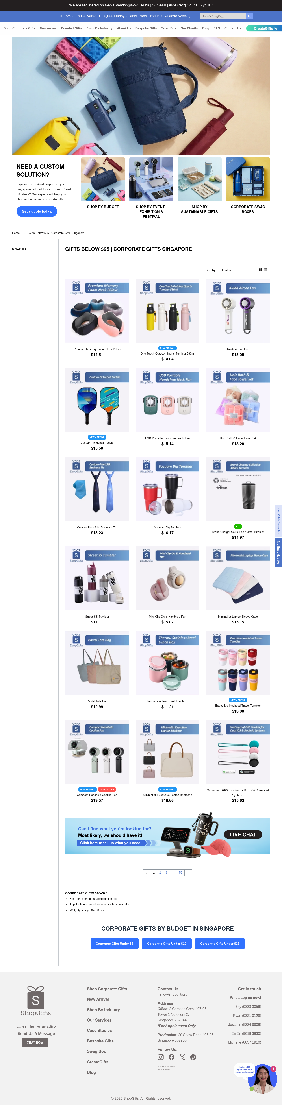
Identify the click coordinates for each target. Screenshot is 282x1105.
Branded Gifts (71, 28)
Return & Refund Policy (166, 1067)
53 (180, 872)
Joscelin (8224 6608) (244, 1024)
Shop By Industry (103, 1010)
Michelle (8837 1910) (244, 1042)
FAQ (217, 28)
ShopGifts (131, 1098)
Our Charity (189, 28)
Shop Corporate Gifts (19, 28)
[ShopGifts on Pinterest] (193, 1057)
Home (16, 233)
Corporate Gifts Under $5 (114, 943)
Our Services (99, 1020)
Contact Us (232, 28)
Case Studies (99, 1030)
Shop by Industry (99, 28)
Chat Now (35, 1042)
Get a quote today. (37, 211)
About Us (124, 28)
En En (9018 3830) (246, 1033)
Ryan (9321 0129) (247, 1016)
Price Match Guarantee (278, 520)
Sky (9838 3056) (248, 1007)
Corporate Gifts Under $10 (166, 943)
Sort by (210, 270)
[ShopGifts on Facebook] (171, 1057)
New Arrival (48, 28)
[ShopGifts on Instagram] (161, 1057)
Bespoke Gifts (146, 28)
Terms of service (164, 1069)
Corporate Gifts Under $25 (219, 943)
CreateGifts (97, 1062)
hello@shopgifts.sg (172, 994)
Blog (205, 28)
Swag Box (168, 28)
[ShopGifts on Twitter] (182, 1057)
